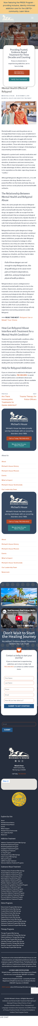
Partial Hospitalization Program (9, 847)
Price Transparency (27, 1005)
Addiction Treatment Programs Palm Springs (13, 842)
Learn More (24, 11)
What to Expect (7, 480)
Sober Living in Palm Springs (9, 857)
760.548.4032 (22, 375)
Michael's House (8, 95)
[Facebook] (15, 761)
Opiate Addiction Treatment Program (11, 881)
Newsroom (6, 572)
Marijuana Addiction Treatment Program (12, 889)
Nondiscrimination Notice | (12, 1005)
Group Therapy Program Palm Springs (11, 939)
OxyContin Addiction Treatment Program (12, 895)
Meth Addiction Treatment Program (11, 879)
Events (4, 475)
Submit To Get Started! (19, 706)
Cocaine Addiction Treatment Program (11, 875)
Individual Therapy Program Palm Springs (12, 941)
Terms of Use (26, 1003)
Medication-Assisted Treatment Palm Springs (13, 921)
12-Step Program (6, 853)
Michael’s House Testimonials (12, 485)
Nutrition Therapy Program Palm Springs (12, 945)
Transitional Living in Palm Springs (10, 855)
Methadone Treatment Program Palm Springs (13, 925)
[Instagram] (22, 761)
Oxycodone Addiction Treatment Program (12, 893)
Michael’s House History (10, 466)
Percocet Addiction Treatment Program (12, 897)
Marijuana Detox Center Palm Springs (11, 919)
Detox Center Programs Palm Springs (11, 907)
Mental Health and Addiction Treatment (17, 98)
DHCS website (6, 987)
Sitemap (9, 1003)
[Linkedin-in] (19, 761)
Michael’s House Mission (10, 471)
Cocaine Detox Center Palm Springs (11, 911)
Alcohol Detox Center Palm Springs (10, 909)
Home (12, 37)
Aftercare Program (6, 859)
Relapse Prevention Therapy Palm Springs (12, 943)
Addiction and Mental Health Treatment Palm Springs (18, 1001)
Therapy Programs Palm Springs (10, 933)
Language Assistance (8, 1008)
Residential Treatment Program (10, 844)
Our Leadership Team (9, 489)
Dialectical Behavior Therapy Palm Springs (12, 937)
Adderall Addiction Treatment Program (11, 899)
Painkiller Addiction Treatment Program (12, 883)
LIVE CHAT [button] (4, 1017)
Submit (7, 730)
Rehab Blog (20, 37)
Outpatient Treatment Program (10, 849)
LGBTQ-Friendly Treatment (8, 861)
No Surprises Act (21, 1008)
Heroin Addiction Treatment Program (11, 877)
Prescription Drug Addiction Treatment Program (14, 885)
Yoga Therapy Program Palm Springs (11, 947)
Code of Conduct (21, 1010)
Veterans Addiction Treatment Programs (12, 863)
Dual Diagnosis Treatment (8, 851)
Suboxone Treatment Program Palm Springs (13, 923)
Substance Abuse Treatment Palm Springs (12, 871)
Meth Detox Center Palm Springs (10, 915)
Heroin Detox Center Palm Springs (10, 913)
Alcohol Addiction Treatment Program (11, 873)
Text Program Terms (21, 1012)
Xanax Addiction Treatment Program (11, 887)
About (4, 461)
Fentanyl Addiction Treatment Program (12, 891)
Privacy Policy (17, 1003)
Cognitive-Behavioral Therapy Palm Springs (13, 935)
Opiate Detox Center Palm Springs (10, 917)
